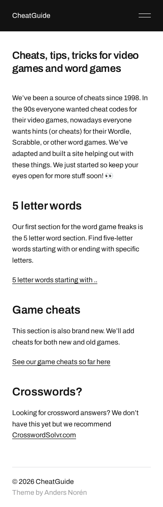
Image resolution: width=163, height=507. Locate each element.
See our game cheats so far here (61, 361)
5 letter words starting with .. (54, 280)
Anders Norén (65, 492)
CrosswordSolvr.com (44, 435)
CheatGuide (31, 15)
